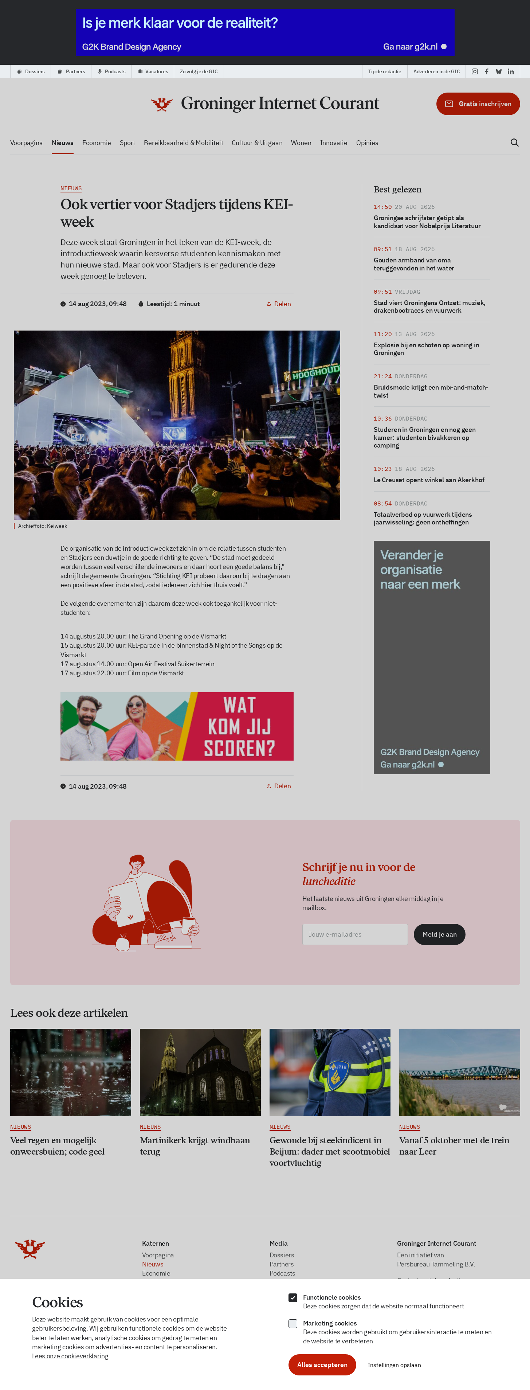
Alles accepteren (322, 1364)
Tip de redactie (384, 71)
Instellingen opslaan (394, 1364)
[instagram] (475, 71)
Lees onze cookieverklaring (70, 1356)
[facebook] (487, 71)
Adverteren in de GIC (436, 71)
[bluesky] (499, 71)
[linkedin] (511, 71)
